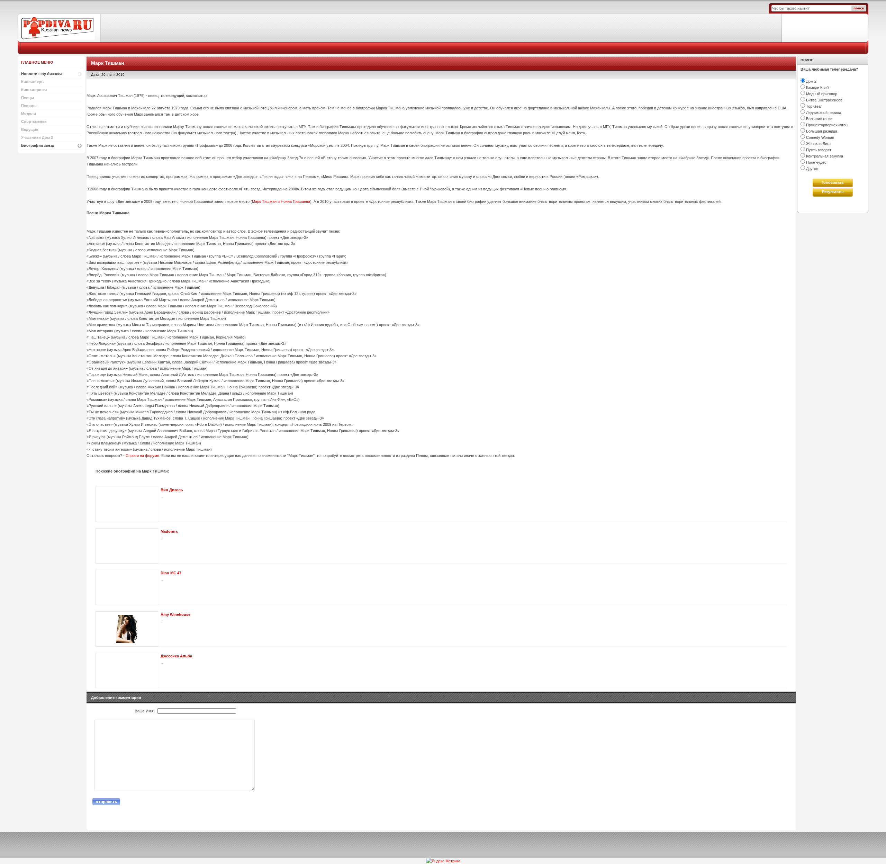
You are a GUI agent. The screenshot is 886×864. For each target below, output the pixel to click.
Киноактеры (32, 82)
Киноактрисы (34, 90)
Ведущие (29, 129)
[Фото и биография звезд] (59, 28)
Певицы (28, 106)
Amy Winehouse (175, 614)
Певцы (27, 98)
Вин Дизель (172, 490)
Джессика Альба (176, 656)
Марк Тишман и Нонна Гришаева (281, 201)
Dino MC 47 (171, 573)
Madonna (169, 531)
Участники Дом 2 (37, 137)
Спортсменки (34, 121)
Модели (28, 113)
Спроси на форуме (142, 455)
